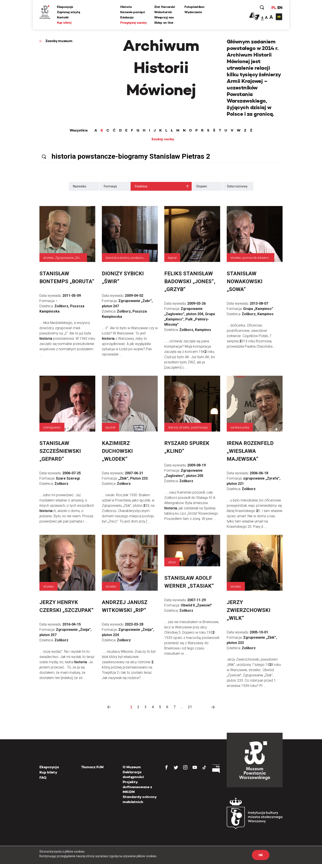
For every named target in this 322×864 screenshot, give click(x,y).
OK (260, 855)
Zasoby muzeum (59, 41)
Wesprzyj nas (164, 17)
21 (190, 707)
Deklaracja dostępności (133, 774)
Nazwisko (79, 186)
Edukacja (127, 17)
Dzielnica (141, 186)
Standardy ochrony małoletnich (139, 799)
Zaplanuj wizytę (68, 12)
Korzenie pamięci (132, 12)
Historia (126, 7)
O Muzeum (132, 767)
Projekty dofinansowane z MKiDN (137, 787)
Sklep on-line (163, 23)
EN (279, 7)
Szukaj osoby (162, 139)
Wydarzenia (193, 12)
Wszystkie (79, 130)
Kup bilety (64, 23)
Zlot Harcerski (164, 7)
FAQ (42, 777)
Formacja (110, 186)
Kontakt (63, 17)
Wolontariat (163, 12)
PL (273, 7)
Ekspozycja (65, 7)
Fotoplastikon (194, 7)
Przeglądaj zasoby (133, 23)
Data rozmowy (237, 186)
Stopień (201, 186)
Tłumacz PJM (92, 767)
